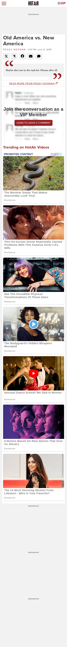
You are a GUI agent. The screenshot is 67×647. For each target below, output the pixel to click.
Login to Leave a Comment (33, 122)
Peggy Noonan (15, 49)
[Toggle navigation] (4, 3)
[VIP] (61, 3)
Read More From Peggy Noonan (32, 83)
